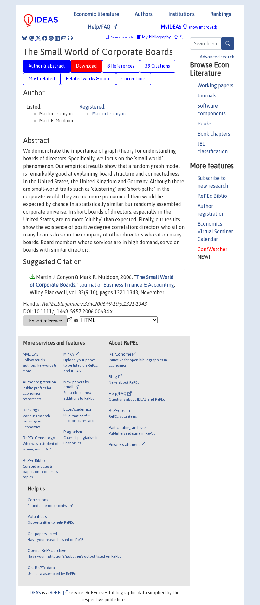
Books (204, 123)
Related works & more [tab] (88, 78)
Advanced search (217, 56)
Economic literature (96, 14)
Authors (144, 14)
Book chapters (214, 133)
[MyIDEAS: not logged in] (178, 37)
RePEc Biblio (212, 196)
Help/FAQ (100, 27)
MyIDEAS (189, 27)
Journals (207, 95)
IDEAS (34, 592)
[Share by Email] (63, 38)
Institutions (181, 14)
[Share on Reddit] (51, 38)
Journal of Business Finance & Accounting (127, 285)
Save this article (121, 37)
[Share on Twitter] (38, 38)
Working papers (215, 85)
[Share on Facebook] (44, 38)
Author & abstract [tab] (47, 66)
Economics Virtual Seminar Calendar (215, 231)
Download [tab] (86, 66)
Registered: (92, 107)
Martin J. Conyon (109, 113)
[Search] (227, 43)
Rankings (220, 14)
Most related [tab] (42, 78)
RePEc (56, 592)
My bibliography (156, 37)
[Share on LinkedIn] (57, 38)
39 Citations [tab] (157, 66)
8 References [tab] (120, 66)
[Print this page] (70, 38)
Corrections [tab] (133, 78)
